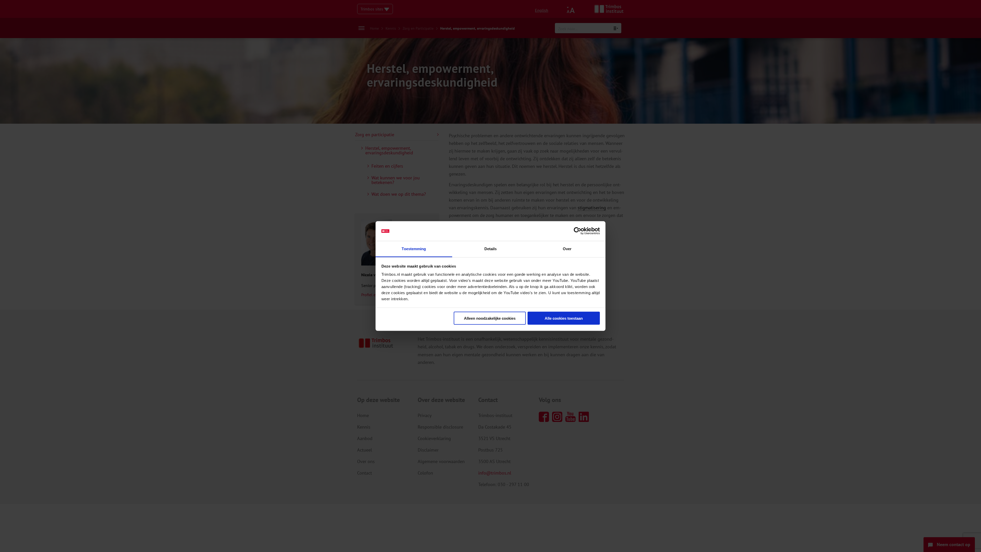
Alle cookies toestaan (564, 318)
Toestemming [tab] (414, 248)
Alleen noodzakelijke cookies (490, 318)
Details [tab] (490, 248)
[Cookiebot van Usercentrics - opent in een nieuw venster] (577, 231)
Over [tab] (567, 248)
